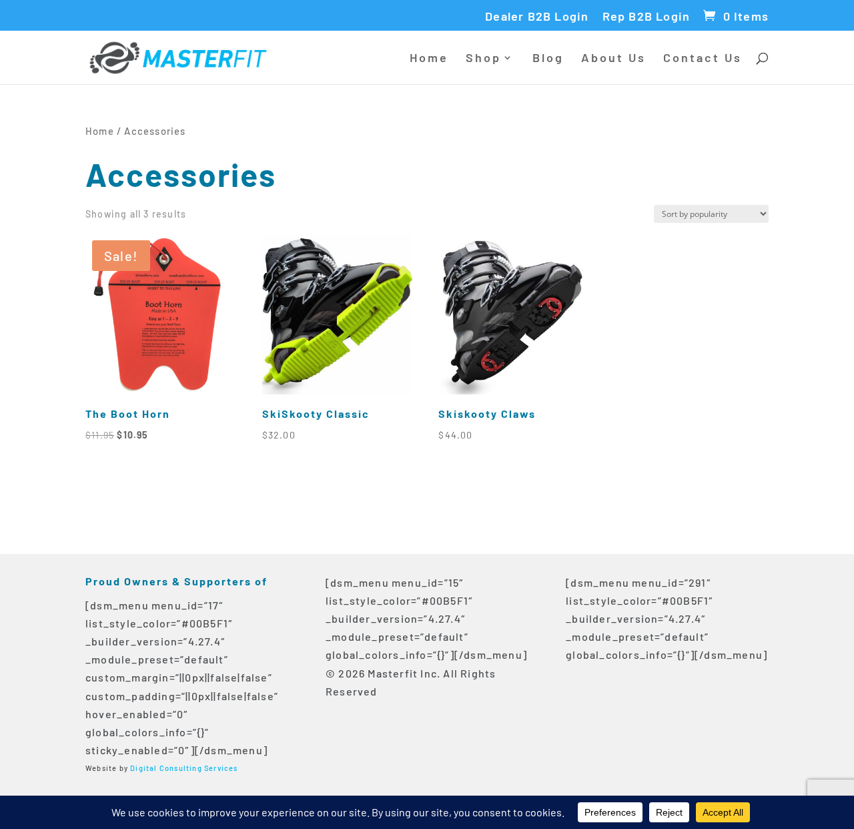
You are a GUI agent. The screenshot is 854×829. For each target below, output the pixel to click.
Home (429, 59)
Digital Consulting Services (184, 768)
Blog (548, 59)
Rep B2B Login (646, 16)
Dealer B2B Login (536, 16)
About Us (613, 59)
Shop (483, 59)
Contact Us (702, 59)
